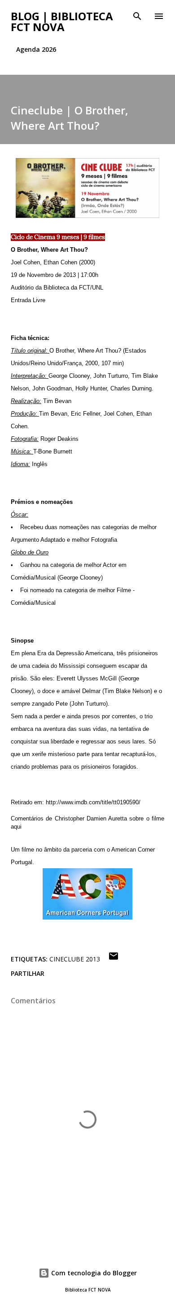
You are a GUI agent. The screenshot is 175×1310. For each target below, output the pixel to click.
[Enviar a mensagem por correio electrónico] (113, 959)
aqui (16, 826)
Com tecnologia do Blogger (93, 1273)
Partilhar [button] (27, 973)
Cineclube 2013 (74, 959)
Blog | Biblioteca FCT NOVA (62, 21)
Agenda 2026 (36, 49)
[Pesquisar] (137, 16)
